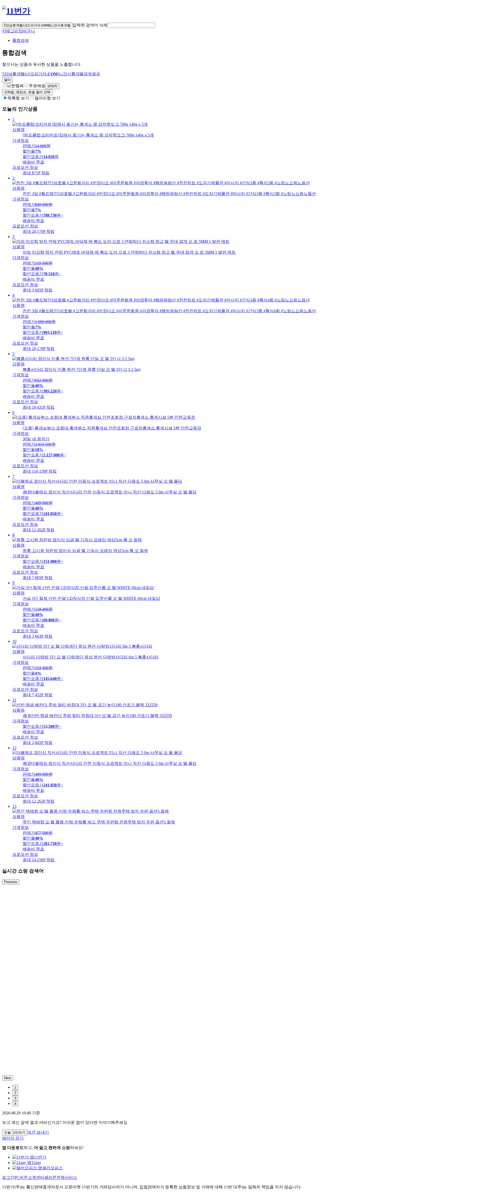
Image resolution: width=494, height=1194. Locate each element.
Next (7, 1078)
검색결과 (51, 74)
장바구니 (27, 31)
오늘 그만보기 (14, 1132)
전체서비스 (67, 1177)
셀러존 (50, 1177)
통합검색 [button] (20, 40)
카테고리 (10, 31)
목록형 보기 (18, 98)
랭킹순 (27, 92)
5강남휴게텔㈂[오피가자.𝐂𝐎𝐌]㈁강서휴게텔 (37, 25)
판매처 (52, 86)
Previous (10, 882)
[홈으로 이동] (16, 10)
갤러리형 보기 (47, 98)
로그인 (8, 1177)
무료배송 (37, 86)
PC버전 (21, 1177)
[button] (131, 25)
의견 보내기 (38, 1132)
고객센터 (36, 1177)
